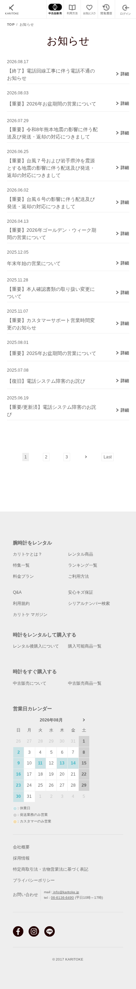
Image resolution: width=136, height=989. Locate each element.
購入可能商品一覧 (84, 646)
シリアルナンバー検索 (89, 603)
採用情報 (21, 858)
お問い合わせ (25, 894)
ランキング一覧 (82, 565)
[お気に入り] (89, 9)
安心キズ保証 (80, 592)
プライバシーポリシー (34, 880)
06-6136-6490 (62, 897)
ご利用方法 (78, 576)
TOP (11, 24)
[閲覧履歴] (106, 9)
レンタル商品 (80, 554)
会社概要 (21, 847)
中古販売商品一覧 (84, 683)
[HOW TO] (72, 9)
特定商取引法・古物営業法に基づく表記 (50, 869)
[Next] (86, 454)
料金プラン (23, 576)
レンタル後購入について (36, 646)
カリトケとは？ (27, 554)
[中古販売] (54, 9)
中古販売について (29, 683)
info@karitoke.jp (65, 892)
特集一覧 (21, 565)
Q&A (17, 592)
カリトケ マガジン (30, 614)
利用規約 (21, 603)
